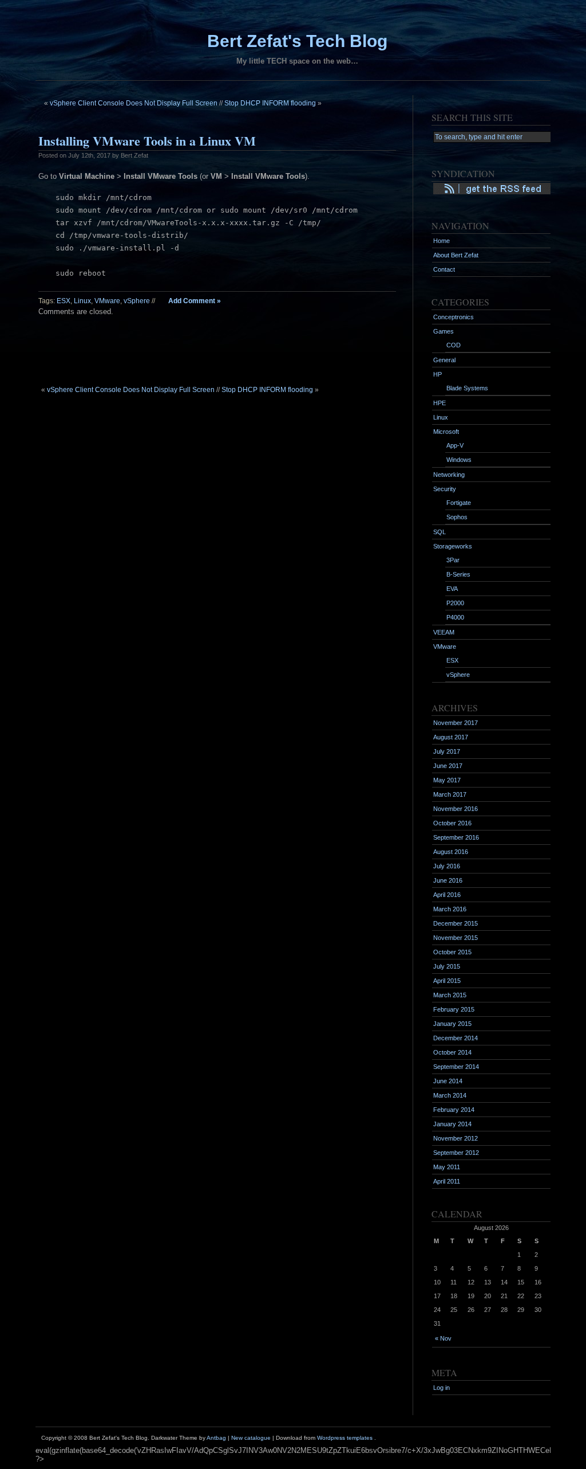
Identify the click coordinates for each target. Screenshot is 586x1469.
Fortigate (458, 502)
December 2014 (455, 1038)
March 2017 (449, 794)
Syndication (456, 188)
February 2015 (453, 1009)
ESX (63, 301)
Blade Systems (467, 388)
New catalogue (251, 1438)
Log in (441, 1387)
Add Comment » (194, 301)
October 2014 (452, 1052)
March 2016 (449, 909)
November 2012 (455, 1138)
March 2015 (449, 995)
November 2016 (455, 808)
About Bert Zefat (455, 255)
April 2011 (446, 1181)
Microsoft (446, 431)
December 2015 (455, 923)
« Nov (443, 1338)
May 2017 (447, 780)
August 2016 (450, 851)
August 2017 (450, 737)
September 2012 (456, 1152)
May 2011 (446, 1167)
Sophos (457, 517)
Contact (444, 269)
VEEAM (443, 632)
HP (437, 374)
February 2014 (453, 1109)
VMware (107, 301)
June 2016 (447, 880)
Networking (449, 474)
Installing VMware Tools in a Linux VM (147, 140)
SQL (439, 531)
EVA (452, 588)
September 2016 (456, 837)
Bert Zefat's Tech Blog (297, 41)
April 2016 (447, 894)
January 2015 (452, 1023)
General (444, 360)
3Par (453, 560)
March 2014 (449, 1095)
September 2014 (456, 1066)
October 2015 (452, 952)
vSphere (137, 301)
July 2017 (446, 751)
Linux (82, 301)
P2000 (455, 603)
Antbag (216, 1438)
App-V (455, 445)
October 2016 (452, 823)
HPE (439, 402)
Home (441, 240)
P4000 (455, 617)
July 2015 (446, 966)
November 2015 (455, 937)
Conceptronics (453, 317)
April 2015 (447, 980)
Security (444, 488)
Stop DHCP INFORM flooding (270, 103)
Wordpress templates (345, 1438)
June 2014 (447, 1081)
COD (453, 345)
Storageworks (452, 546)
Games (443, 331)
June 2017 (447, 765)
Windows (459, 459)
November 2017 (455, 722)
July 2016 (446, 866)
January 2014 (452, 1124)
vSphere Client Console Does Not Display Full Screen (133, 103)
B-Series (458, 574)
